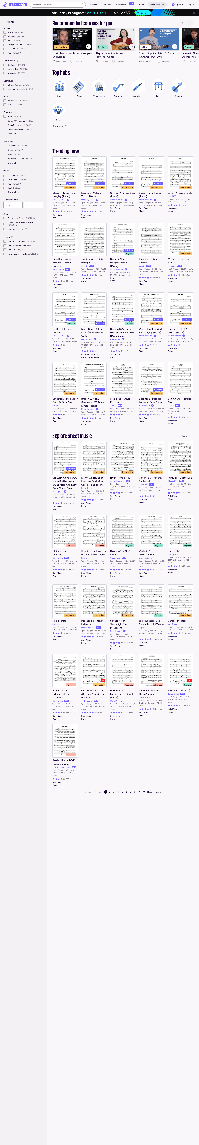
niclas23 (172, 266)
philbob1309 (144, 697)
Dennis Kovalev (88, 627)
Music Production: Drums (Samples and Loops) (72, 55)
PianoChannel (87, 488)
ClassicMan (173, 481)
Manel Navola (116, 701)
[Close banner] (194, 12)
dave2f (84, 266)
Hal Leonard (86, 339)
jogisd (141, 627)
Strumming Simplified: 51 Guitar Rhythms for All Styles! (157, 55)
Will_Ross (172, 624)
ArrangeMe (115, 339)
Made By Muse (59, 200)
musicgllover (173, 554)
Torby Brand (86, 701)
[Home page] (15, 4)
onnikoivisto (57, 624)
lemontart (143, 484)
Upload (179, 4)
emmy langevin (117, 481)
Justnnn (56, 405)
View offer (144, 13)
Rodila (84, 558)
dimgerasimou (145, 558)
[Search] (82, 4)
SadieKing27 (58, 269)
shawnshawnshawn (61, 767)
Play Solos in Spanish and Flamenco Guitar (110, 55)
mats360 (172, 196)
